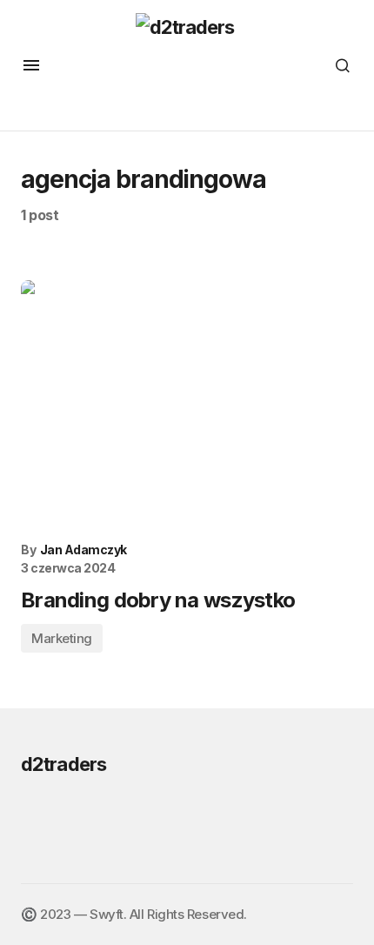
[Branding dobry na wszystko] (187, 405)
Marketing (61, 638)
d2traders (63, 764)
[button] (31, 65)
